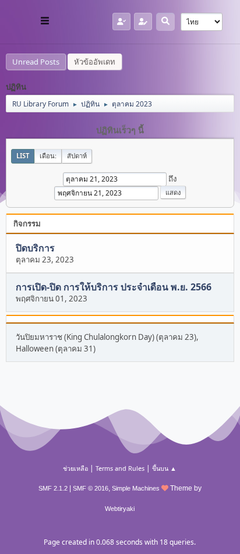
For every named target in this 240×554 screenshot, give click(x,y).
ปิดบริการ (35, 248)
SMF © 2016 (90, 488)
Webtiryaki (120, 508)
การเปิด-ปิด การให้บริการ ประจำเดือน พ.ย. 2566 (113, 286)
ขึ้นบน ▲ (164, 468)
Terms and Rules (120, 468)
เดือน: (48, 155)
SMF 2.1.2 (53, 488)
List (22, 155)
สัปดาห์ (77, 155)
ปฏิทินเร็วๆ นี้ (120, 130)
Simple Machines (136, 488)
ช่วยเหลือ (75, 468)
